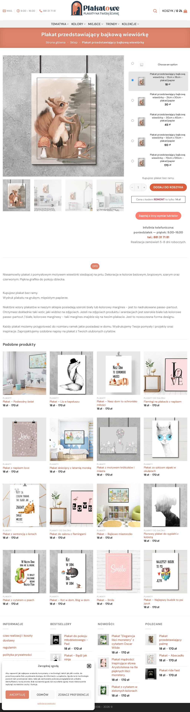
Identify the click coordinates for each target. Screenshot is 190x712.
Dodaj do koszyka (168, 187)
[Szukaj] (155, 11)
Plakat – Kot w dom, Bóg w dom (69, 600)
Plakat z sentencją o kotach (20, 534)
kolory (77, 24)
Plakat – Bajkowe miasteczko (114, 534)
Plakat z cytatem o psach (18, 600)
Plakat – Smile (105, 600)
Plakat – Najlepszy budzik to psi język (163, 601)
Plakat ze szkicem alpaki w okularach (160, 469)
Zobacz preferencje (73, 695)
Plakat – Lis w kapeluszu (64, 401)
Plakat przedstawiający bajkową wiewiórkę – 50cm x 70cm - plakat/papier (167, 138)
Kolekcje (129, 24)
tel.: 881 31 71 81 (158, 237)
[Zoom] (7, 171)
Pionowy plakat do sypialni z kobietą (161, 535)
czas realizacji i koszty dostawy (18, 638)
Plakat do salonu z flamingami (68, 534)
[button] (89, 666)
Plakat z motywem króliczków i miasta (115, 469)
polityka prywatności (46, 703)
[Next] (116, 116)
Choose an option (167, 64)
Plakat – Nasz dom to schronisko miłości (117, 403)
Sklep (74, 42)
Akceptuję (17, 695)
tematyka (58, 24)
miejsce (94, 24)
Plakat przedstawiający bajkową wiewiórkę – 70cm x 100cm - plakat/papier (167, 158)
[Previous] (9, 116)
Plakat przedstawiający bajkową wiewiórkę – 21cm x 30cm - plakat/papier (167, 97)
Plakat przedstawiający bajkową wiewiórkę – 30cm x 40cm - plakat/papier (167, 117)
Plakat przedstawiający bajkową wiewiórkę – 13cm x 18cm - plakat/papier (167, 77)
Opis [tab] (95, 266)
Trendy (111, 24)
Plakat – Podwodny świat (18, 401)
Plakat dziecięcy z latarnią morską (70, 468)
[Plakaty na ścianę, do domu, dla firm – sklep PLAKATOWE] (95, 10)
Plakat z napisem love (16, 468)
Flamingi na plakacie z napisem (162, 401)
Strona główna (55, 42)
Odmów (43, 695)
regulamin (9, 647)
